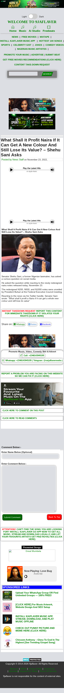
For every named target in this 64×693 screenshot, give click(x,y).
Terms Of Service (48, 671)
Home (12, 30)
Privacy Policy (35, 668)
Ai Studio (34, 30)
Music (22, 30)
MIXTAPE (44, 37)
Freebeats (49, 30)
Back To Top (54, 517)
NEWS (15, 37)
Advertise (13, 671)
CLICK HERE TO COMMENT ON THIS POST (23, 410)
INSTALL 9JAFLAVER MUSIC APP (17, 41)
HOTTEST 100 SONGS (50, 41)
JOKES (38, 45)
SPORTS (5, 45)
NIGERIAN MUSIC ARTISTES (31, 49)
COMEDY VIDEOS (55, 45)
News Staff (18, 159)
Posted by (7, 159)
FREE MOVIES (29, 37)
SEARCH (47, 74)
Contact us (49, 668)
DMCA (23, 668)
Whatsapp (20, 324)
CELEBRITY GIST (22, 45)
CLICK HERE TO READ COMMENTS (19, 418)
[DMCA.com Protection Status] (32, 661)
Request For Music (28, 671)
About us (14, 668)
